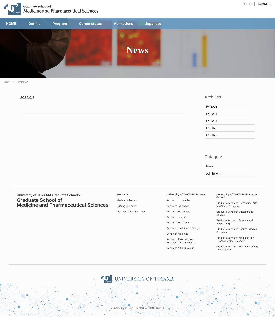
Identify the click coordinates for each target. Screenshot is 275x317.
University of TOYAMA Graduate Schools (236, 196)
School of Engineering (178, 222)
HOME (8, 81)
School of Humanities (178, 200)
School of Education (177, 206)
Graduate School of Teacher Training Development (237, 248)
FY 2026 (211, 106)
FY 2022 (211, 135)
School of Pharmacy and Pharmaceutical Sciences (180, 241)
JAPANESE (264, 4)
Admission (22, 81)
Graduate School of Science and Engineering (234, 222)
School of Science (176, 217)
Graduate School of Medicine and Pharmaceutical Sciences (235, 239)
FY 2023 (211, 128)
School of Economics (178, 211)
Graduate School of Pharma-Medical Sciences (237, 230)
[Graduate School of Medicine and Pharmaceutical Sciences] (51, 9)
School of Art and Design (180, 247)
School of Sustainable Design (183, 228)
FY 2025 (211, 113)
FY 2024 (211, 120)
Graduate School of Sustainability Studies (235, 213)
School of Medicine (177, 233)
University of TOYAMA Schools (186, 194)
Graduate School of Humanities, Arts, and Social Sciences (237, 204)
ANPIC (247, 4)
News (210, 166)
